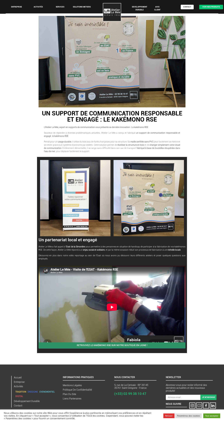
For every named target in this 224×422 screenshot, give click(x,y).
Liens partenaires (72, 398)
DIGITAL (19, 396)
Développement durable (27, 401)
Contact (187, 7)
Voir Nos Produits (211, 7)
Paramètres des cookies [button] (188, 416)
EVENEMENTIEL (47, 392)
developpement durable (139, 8)
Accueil (18, 377)
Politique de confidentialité (77, 389)
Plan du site (69, 394)
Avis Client (157, 8)
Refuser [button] (169, 416)
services (60, 7)
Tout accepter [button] (211, 416)
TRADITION (20, 392)
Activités (18, 386)
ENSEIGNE (33, 392)
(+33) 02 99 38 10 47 (130, 394)
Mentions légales (72, 385)
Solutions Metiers (82, 7)
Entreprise (16, 7)
